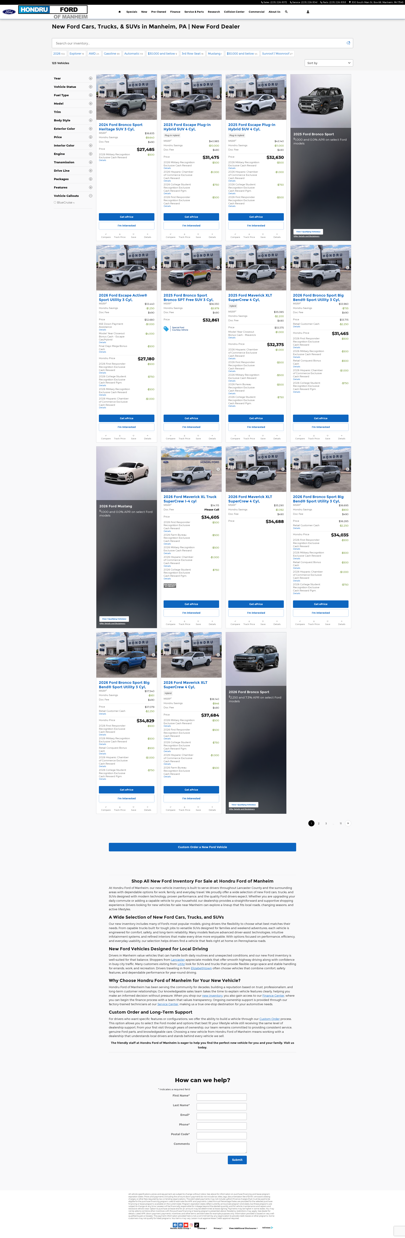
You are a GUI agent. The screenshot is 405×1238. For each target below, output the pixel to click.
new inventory (212, 995)
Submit (237, 1160)
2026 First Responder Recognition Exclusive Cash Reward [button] (177, 201)
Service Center (167, 1004)
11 (341, 823)
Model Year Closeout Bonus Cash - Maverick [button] (242, 334)
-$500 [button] (150, 154)
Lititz (181, 963)
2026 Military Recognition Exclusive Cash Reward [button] (114, 157)
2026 (59, 53)
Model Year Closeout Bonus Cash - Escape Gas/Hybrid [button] (112, 338)
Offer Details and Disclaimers (307, 236)
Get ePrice (126, 216)
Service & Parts (194, 11)
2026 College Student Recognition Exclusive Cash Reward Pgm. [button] (177, 189)
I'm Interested (127, 225)
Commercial (257, 11)
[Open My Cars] (307, 12)
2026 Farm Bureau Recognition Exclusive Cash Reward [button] (241, 389)
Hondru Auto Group (179, 1228)
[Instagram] (191, 1225)
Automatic (133, 53)
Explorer (77, 53)
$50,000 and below (242, 53)
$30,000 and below (162, 53)
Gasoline (112, 53)
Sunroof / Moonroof (277, 53)
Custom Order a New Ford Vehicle (202, 847)
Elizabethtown (201, 968)
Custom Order (269, 1018)
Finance (175, 11)
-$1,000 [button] (214, 171)
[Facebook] (175, 1225)
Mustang (215, 53)
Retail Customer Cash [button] (306, 325)
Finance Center (273, 995)
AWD (94, 53)
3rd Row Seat (192, 53)
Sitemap (201, 1228)
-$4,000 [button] (149, 333)
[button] (191, 135)
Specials (131, 11)
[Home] (9, 12)
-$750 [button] (215, 184)
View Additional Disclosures (242, 1228)
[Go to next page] (348, 823)
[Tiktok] (196, 1225)
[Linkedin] (180, 1225)
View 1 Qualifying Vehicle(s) (308, 232)
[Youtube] (186, 1225)
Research (214, 11)
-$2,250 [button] (344, 324)
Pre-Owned (158, 11)
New (144, 11)
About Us (274, 11)
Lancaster (178, 959)
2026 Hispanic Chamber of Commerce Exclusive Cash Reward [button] (178, 176)
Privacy (217, 1228)
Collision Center (234, 11)
